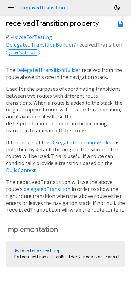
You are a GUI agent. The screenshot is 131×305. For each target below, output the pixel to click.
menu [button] (11, 7)
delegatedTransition (47, 189)
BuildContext (21, 170)
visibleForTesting (31, 36)
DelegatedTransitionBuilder (40, 44)
